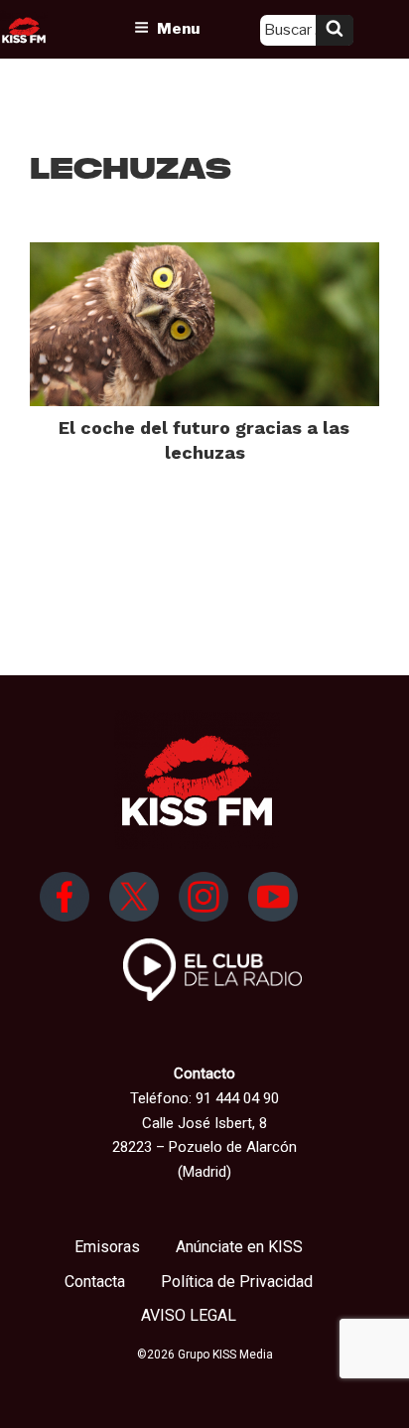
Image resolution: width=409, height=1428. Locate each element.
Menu (178, 29)
